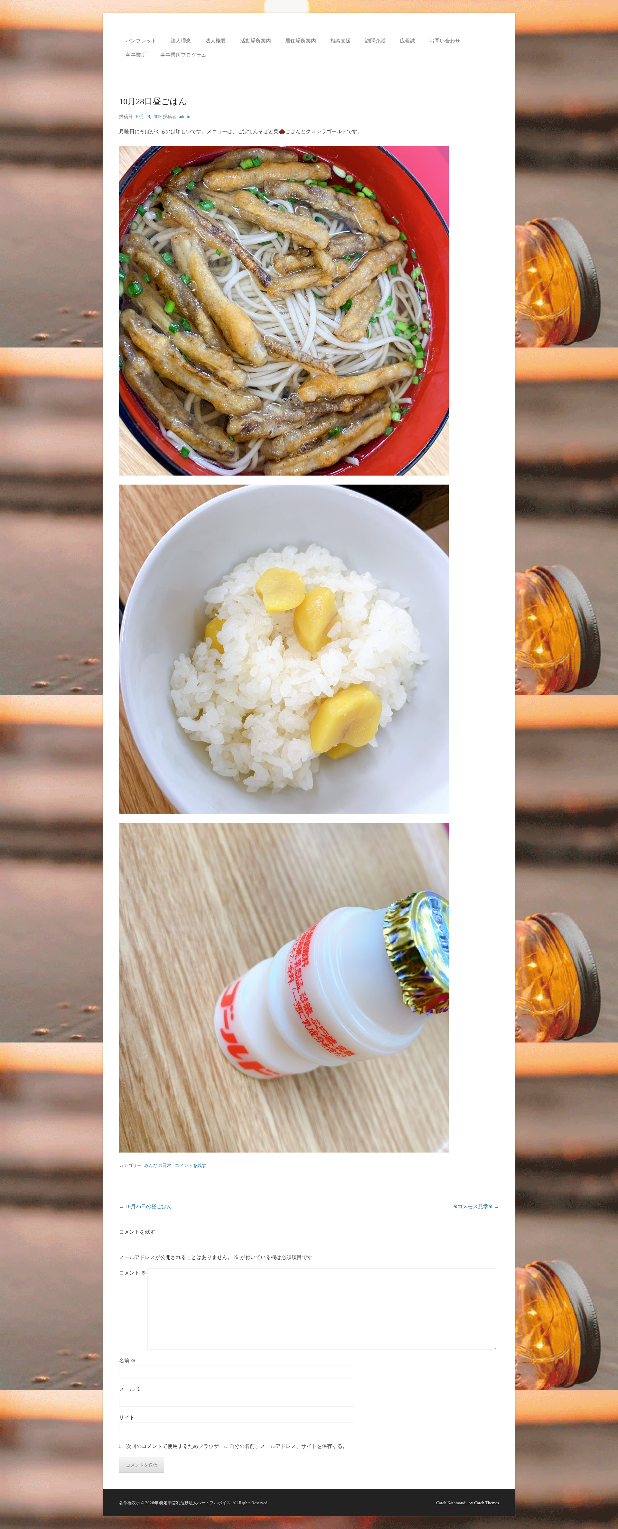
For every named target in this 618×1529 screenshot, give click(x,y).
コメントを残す (190, 1165)
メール (130, 1389)
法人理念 (181, 40)
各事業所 (136, 55)
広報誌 (407, 40)
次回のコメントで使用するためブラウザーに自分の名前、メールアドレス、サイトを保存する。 (237, 1446)
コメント (132, 1272)
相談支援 (340, 40)
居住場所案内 (300, 40)
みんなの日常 (157, 1165)
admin (184, 116)
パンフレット (141, 40)
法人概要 (215, 40)
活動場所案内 (255, 40)
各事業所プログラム (183, 55)
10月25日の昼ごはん (145, 1206)
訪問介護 (375, 40)
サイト (127, 1417)
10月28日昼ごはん (153, 101)
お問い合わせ (444, 40)
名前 (127, 1360)
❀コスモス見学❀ (476, 1206)
